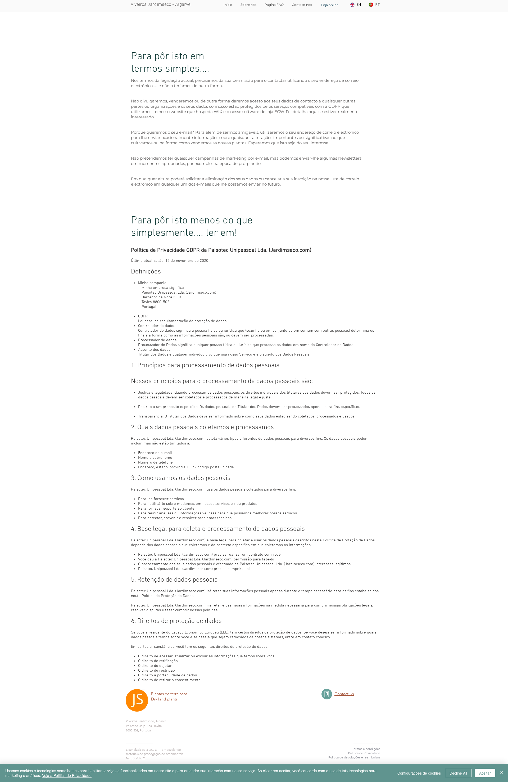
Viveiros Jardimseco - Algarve (160, 4)
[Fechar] (501, 773)
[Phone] (326, 694)
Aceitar (485, 773)
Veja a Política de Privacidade (67, 775)
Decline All (458, 773)
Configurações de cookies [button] (419, 773)
